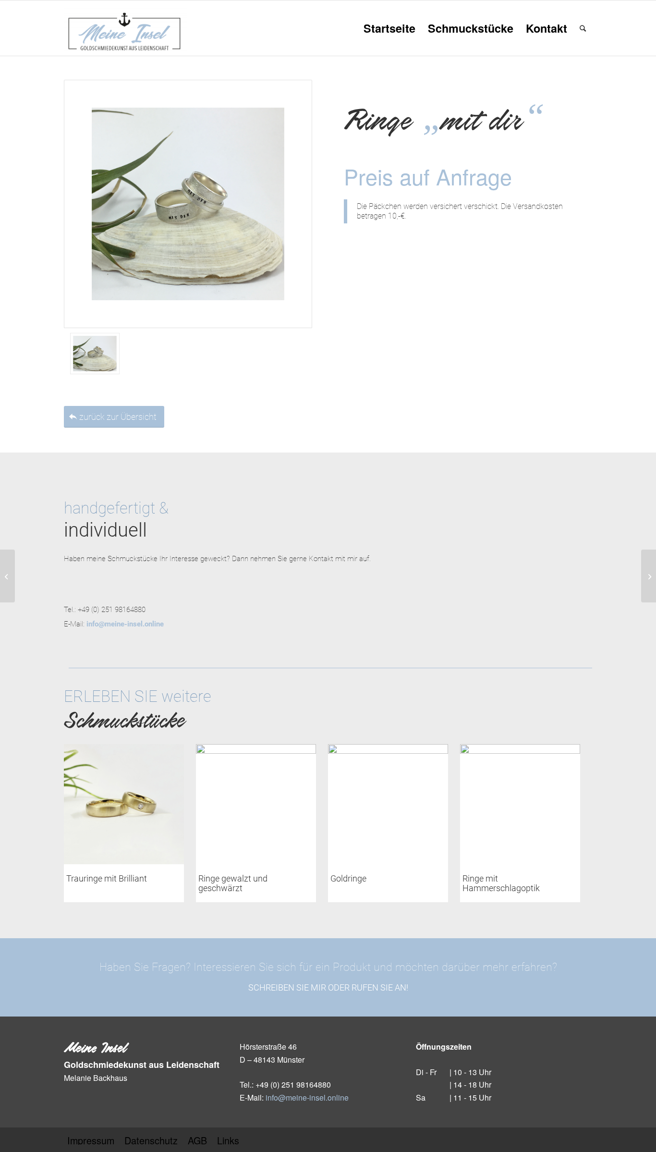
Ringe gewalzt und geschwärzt (232, 883)
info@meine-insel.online (307, 1097)
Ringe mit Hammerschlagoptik (501, 883)
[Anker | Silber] (648, 576)
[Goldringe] (388, 804)
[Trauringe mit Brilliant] (124, 804)
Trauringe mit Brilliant (106, 878)
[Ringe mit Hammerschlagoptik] (520, 804)
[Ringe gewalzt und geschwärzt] (256, 804)
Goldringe (348, 878)
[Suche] (582, 28)
